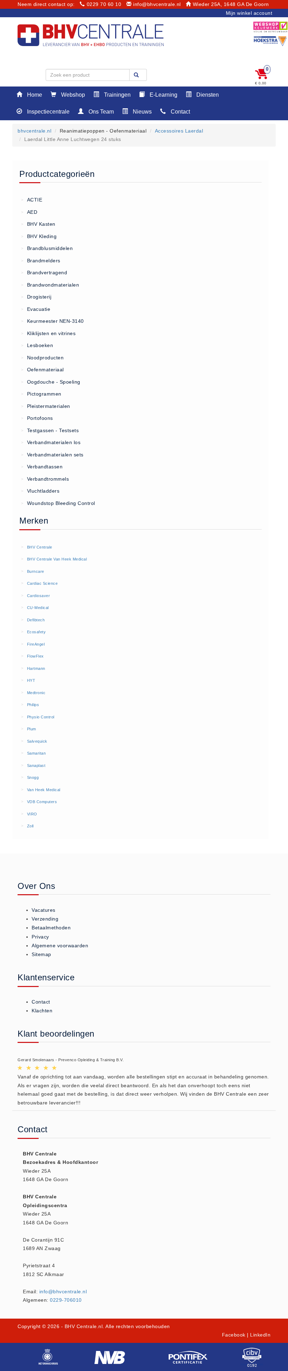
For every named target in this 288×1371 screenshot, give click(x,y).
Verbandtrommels (45, 479)
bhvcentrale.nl (34, 131)
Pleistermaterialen (45, 406)
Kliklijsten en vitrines (48, 333)
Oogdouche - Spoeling (50, 382)
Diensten (207, 95)
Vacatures (43, 910)
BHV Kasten (38, 224)
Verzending (45, 919)
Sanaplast (36, 765)
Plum (31, 729)
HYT (31, 680)
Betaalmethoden (51, 927)
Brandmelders (40, 260)
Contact (179, 112)
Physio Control (40, 717)
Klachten (42, 1010)
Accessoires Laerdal (179, 131)
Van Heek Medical (43, 790)
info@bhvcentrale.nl (157, 4)
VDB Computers (42, 802)
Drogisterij (36, 297)
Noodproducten (42, 357)
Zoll (30, 826)
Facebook (234, 1335)
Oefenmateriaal (42, 369)
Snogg (33, 777)
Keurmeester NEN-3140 (52, 321)
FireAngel (36, 644)
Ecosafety (36, 632)
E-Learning (162, 95)
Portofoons (37, 418)
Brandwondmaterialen (50, 285)
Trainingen (117, 95)
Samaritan (36, 753)
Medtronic (36, 693)
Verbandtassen (42, 466)
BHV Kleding (39, 236)
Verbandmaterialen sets (52, 454)
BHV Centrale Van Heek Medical (57, 559)
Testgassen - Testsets (50, 430)
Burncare (35, 571)
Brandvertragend (44, 272)
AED (29, 212)
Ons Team (100, 112)
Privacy (40, 937)
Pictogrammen (41, 394)
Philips (33, 705)
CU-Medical (38, 608)
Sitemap (41, 954)
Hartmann (36, 668)
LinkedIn (260, 1335)
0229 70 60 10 (104, 4)
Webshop (72, 95)
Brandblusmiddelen (47, 248)
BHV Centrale (39, 547)
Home (34, 95)
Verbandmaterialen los (50, 442)
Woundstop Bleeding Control (58, 503)
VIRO (32, 814)
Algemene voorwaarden (60, 945)
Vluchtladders (40, 491)
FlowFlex (35, 656)
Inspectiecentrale (48, 112)
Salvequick (37, 741)
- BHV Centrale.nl (82, 1326)
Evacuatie (35, 309)
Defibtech (36, 620)
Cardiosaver (38, 596)
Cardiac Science (42, 583)
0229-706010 (66, 1300)
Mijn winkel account (249, 13)
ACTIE (31, 200)
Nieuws (141, 112)
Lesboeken (37, 345)
